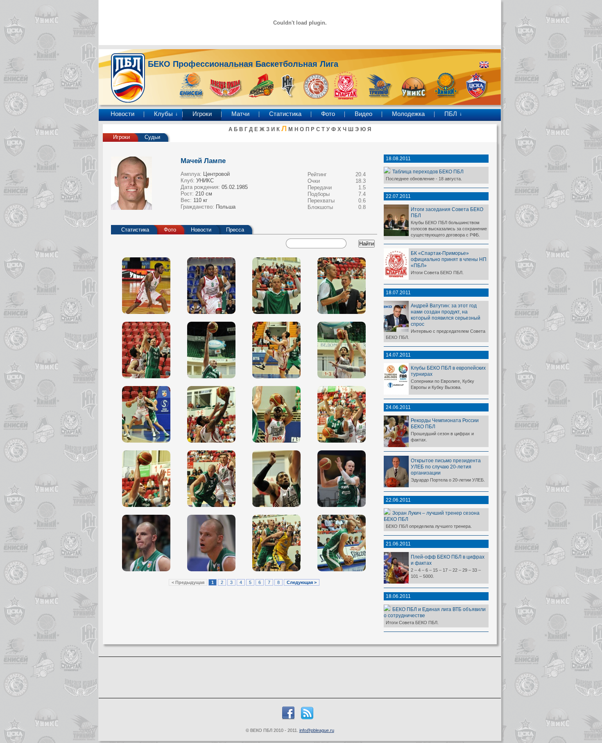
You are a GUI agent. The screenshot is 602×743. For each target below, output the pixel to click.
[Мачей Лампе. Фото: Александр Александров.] (276, 285)
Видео (363, 114)
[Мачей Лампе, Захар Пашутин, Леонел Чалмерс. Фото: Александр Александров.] (211, 414)
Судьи (152, 137)
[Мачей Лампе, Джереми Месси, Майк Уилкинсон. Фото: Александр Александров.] (276, 478)
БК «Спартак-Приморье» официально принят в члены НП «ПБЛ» (449, 259)
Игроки (202, 114)
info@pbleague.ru (316, 730)
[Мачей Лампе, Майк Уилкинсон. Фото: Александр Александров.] (341, 350)
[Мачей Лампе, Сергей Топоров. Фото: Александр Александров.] (211, 478)
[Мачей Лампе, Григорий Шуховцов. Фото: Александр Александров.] (276, 350)
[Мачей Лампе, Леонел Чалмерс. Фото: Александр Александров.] (276, 414)
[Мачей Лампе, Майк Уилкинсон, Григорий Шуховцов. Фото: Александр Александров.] (146, 350)
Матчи (240, 114)
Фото (328, 114)
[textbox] (317, 243)
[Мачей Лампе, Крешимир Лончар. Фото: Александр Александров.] (276, 543)
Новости (122, 114)
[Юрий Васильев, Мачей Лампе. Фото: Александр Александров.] (341, 414)
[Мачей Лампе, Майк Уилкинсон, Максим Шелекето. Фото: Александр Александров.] (211, 350)
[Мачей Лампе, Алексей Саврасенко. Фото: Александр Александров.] (341, 543)
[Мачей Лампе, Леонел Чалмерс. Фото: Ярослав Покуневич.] (146, 285)
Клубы (163, 114)
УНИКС (205, 180)
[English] (484, 64)
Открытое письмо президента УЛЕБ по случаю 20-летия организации (446, 466)
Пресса (235, 230)
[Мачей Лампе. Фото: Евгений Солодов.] (341, 478)
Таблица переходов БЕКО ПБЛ (428, 171)
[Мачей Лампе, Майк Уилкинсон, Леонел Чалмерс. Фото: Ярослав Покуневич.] (211, 285)
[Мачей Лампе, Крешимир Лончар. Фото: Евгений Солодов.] (211, 543)
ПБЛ (450, 114)
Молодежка (408, 114)
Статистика (285, 114)
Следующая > (302, 582)
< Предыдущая (188, 582)
